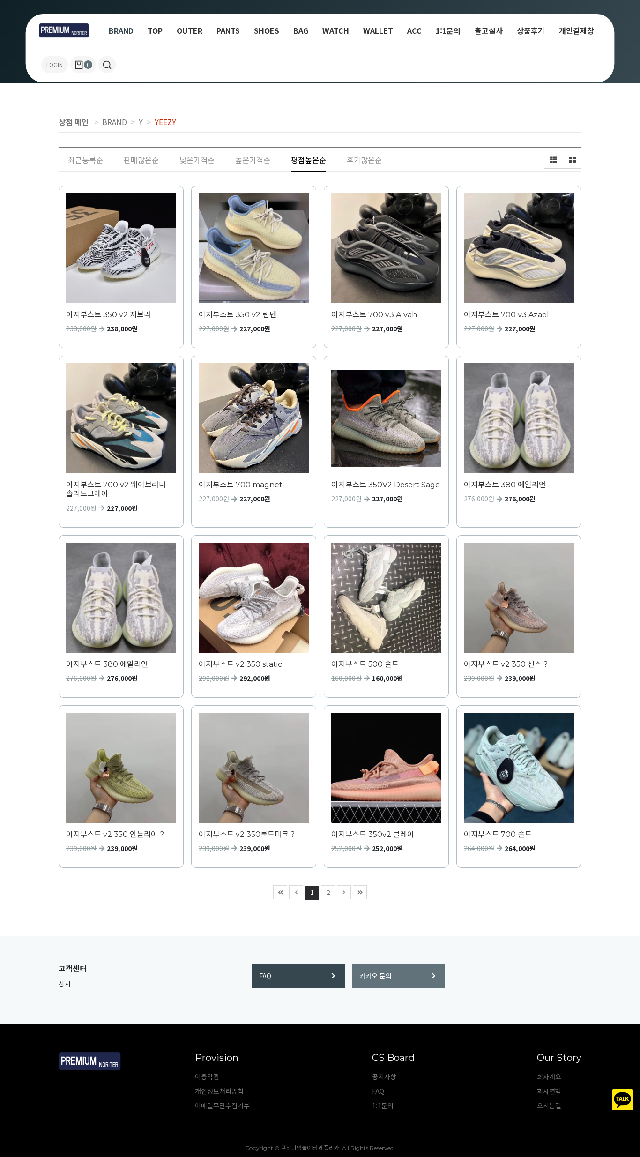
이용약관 (207, 1076)
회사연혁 (549, 1091)
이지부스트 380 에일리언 (505, 484)
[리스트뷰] (553, 159)
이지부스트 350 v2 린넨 (237, 314)
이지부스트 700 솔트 (498, 834)
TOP (155, 30)
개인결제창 (576, 30)
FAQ (265, 975)
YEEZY (165, 121)
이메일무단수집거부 (222, 1105)
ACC (414, 30)
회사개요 (549, 1076)
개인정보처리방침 (219, 1091)
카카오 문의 (375, 975)
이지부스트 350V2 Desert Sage (385, 484)
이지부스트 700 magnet (241, 484)
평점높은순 (308, 159)
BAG (300, 30)
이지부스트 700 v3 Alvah (374, 314)
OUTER (189, 30)
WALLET (378, 30)
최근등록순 (85, 159)
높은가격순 (252, 159)
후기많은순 (364, 159)
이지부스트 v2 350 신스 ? (506, 664)
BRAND (121, 30)
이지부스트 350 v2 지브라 (108, 314)
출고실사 (489, 30)
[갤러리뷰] (572, 159)
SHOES (266, 30)
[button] (107, 64)
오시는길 (549, 1105)
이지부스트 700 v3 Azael (506, 314)
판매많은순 (141, 159)
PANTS (228, 30)
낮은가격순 (197, 159)
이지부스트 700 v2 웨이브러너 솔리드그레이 (116, 489)
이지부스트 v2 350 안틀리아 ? (115, 834)
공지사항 (384, 1076)
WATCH (335, 30)
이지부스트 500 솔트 (365, 664)
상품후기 (531, 30)
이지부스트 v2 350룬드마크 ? (247, 834)
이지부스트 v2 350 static (240, 664)
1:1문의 (448, 30)
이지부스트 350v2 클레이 (372, 834)
